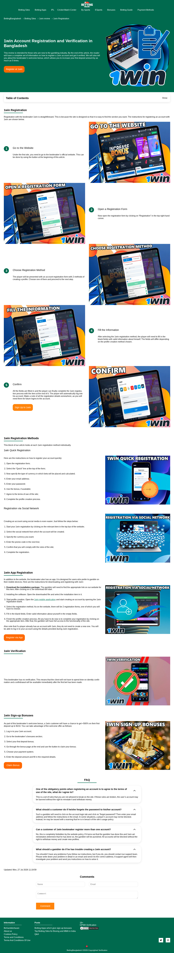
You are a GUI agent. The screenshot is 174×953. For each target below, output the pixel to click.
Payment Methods (146, 10)
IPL (52, 10)
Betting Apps (40, 10)
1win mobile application (45, 599)
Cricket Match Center (66, 10)
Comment (45, 906)
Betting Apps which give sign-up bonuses (53, 928)
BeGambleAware (11, 928)
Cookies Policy (10, 934)
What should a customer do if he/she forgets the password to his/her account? (79, 809)
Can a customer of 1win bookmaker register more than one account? (73, 829)
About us (8, 931)
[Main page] (87, 4)
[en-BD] (87, 946)
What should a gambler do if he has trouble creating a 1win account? (73, 849)
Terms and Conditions (14, 937)
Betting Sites (24, 10)
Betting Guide (126, 10)
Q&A (37, 934)
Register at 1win (14, 69)
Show (164, 98)
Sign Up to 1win (23, 407)
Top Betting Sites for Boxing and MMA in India (55, 931)
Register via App (14, 637)
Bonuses (111, 10)
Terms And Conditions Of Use (17, 940)
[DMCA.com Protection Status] (89, 929)
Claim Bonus (12, 765)
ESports (98, 10)
